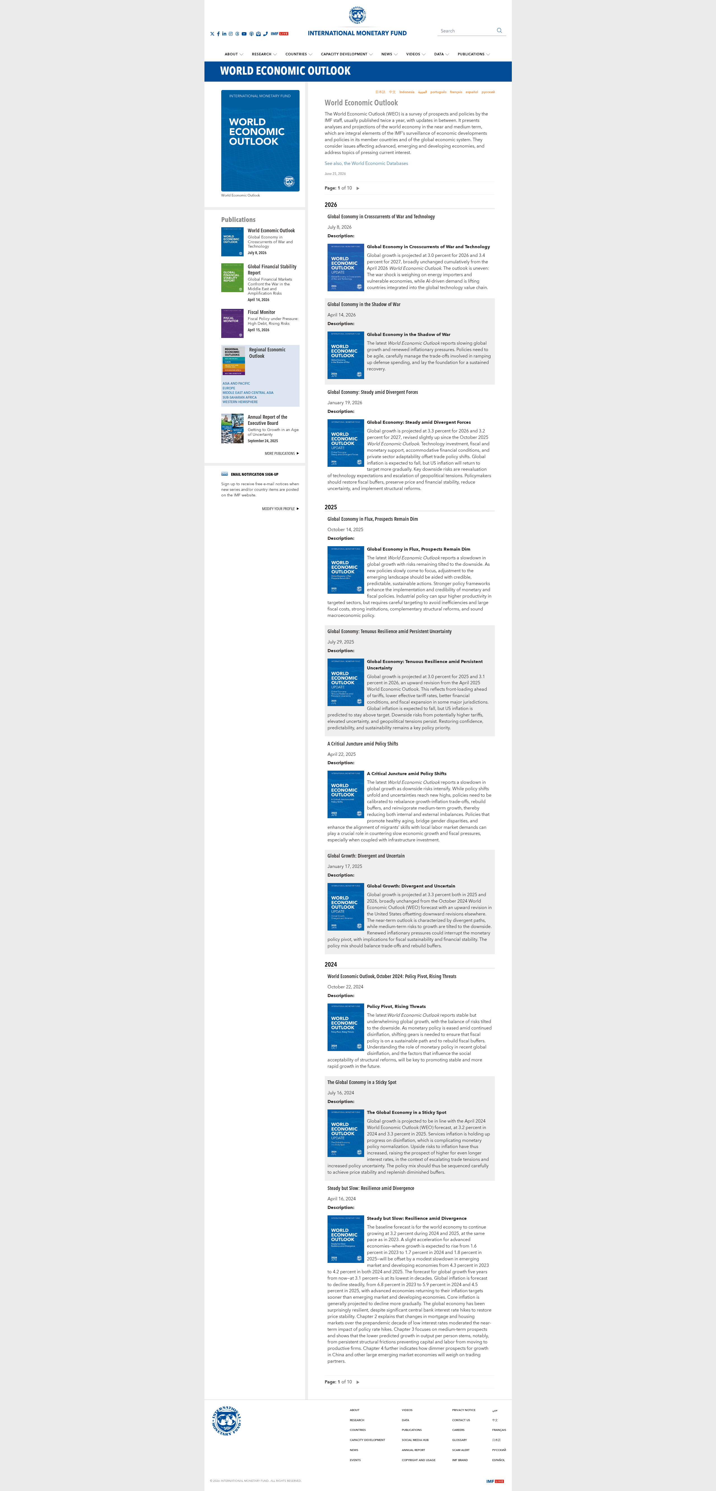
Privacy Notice (463, 1410)
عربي (495, 1410)
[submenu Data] (447, 54)
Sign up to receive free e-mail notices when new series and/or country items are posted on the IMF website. (260, 490)
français (456, 92)
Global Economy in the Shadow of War (364, 304)
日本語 (380, 92)
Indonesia (406, 92)
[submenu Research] (275, 54)
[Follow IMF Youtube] (244, 34)
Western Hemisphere (240, 402)
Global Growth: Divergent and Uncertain (366, 855)
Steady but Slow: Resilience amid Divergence (371, 1188)
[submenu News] (395, 54)
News (386, 54)
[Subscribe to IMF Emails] (258, 34)
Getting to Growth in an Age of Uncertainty (273, 432)
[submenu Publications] (488, 54)
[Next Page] (356, 187)
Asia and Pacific (236, 383)
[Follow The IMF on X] (212, 34)
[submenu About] (241, 54)
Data (439, 54)
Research (262, 54)
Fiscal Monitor (261, 312)
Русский (499, 1450)
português (438, 92)
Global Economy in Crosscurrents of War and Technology (270, 242)
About (231, 54)
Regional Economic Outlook (267, 352)
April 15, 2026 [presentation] (258, 330)
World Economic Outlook (271, 230)
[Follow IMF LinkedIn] (224, 34)
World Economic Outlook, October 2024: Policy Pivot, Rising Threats (392, 976)
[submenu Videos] (423, 54)
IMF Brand (460, 1460)
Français (499, 1430)
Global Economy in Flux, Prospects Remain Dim (373, 518)
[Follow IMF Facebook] (218, 34)
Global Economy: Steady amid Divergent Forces (373, 392)
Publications (471, 54)
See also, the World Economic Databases (366, 163)
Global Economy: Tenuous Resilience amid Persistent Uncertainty (390, 631)
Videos (413, 54)
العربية (422, 92)
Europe (229, 388)
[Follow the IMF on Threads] (237, 34)
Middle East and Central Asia (248, 392)
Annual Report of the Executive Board (267, 420)
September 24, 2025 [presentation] (263, 441)
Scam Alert (461, 1450)
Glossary (459, 1440)
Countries (296, 54)
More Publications (280, 453)
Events (355, 1460)
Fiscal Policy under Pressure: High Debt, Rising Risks (273, 321)
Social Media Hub (415, 1440)
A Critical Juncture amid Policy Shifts (363, 743)
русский (488, 92)
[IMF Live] (495, 1481)
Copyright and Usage (418, 1460)
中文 (392, 92)
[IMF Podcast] (251, 34)
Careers (458, 1430)
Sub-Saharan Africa (240, 397)
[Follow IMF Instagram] (231, 34)
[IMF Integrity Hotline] (265, 34)
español (472, 92)
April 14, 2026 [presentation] (258, 299)
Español (498, 1460)
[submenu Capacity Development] (371, 54)
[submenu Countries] (310, 54)
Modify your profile (278, 509)
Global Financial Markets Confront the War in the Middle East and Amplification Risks (270, 286)
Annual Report (413, 1450)
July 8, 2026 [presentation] (257, 252)
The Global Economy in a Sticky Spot (362, 1082)
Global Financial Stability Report (272, 269)
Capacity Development (344, 54)
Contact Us (461, 1420)
